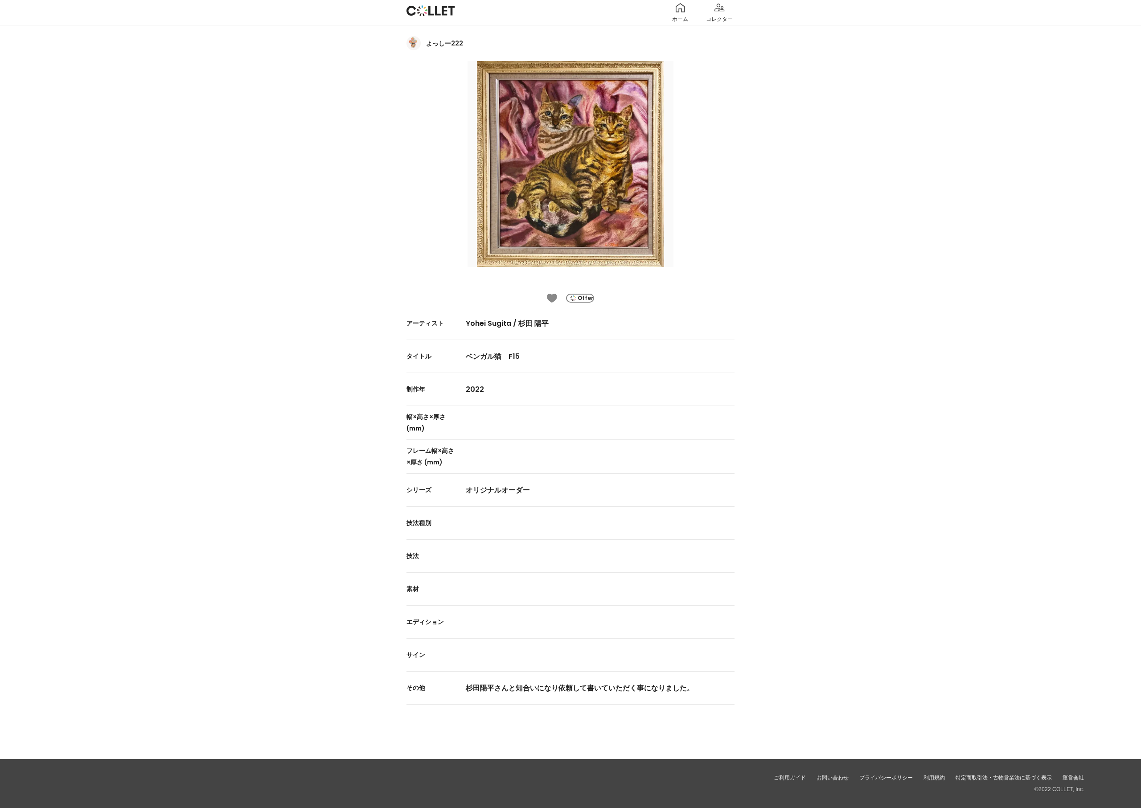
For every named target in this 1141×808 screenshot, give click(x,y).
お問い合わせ (833, 778)
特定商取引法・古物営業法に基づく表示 (1004, 778)
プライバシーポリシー (886, 778)
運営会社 (1073, 778)
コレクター (719, 19)
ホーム (680, 19)
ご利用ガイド (790, 778)
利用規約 (934, 778)
